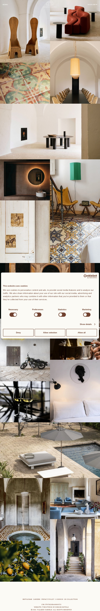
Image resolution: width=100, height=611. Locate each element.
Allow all (82, 332)
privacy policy (47, 599)
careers (36, 599)
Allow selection (50, 332)
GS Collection (70, 599)
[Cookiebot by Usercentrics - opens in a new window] (85, 276)
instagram (27, 599)
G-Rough (59, 599)
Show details (86, 324)
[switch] (37, 315)
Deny (18, 332)
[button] (8, 4)
